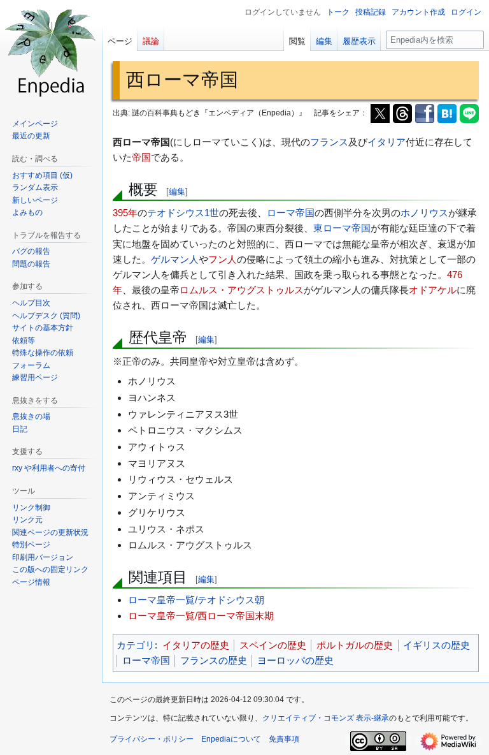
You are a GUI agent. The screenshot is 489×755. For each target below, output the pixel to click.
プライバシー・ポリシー (152, 739)
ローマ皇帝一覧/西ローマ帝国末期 (201, 615)
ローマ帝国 (291, 212)
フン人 (222, 259)
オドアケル (433, 289)
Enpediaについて (231, 739)
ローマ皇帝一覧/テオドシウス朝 (196, 599)
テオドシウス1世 (183, 212)
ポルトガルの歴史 (354, 645)
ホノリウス (424, 212)
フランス (329, 141)
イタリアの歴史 (195, 645)
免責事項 (284, 739)
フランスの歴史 (213, 660)
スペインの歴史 (272, 645)
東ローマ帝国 (342, 228)
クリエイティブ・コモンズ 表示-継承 (325, 718)
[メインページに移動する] (51, 51)
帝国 (141, 157)
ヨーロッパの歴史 (295, 660)
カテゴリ (136, 645)
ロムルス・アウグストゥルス (242, 289)
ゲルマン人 (175, 259)
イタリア (386, 141)
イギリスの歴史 (436, 645)
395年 (125, 212)
